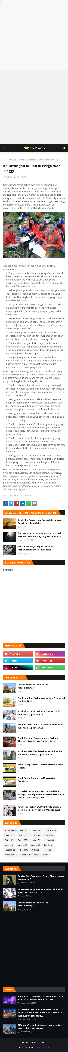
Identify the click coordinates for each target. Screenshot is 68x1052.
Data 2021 (9, 840)
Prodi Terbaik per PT (30, 854)
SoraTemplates (42, 1047)
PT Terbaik (49, 850)
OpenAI (21, 485)
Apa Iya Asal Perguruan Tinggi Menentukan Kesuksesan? (41, 878)
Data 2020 (48, 835)
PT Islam (24, 850)
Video (46, 854)
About (34, 1042)
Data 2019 (35, 835)
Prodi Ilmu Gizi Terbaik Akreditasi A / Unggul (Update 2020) (41, 699)
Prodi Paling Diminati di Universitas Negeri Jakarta (40, 766)
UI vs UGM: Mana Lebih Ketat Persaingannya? (33, 686)
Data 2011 (24, 830)
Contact (43, 1042)
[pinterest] (50, 660)
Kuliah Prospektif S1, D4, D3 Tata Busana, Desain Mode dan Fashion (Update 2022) (39, 808)
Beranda (7, 159)
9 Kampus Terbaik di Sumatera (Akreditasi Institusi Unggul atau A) (40, 1027)
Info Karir (14, 495)
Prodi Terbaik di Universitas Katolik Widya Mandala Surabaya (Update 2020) (40, 753)
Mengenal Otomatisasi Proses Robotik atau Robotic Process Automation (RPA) (41, 998)
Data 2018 (22, 835)
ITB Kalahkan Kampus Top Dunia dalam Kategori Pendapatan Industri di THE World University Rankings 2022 (41, 794)
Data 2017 (9, 835)
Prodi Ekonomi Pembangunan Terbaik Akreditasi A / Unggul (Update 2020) (38, 739)
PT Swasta (36, 850)
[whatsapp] (50, 667)
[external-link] (18, 667)
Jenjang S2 (22, 845)
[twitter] (18, 660)
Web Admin (10, 177)
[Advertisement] (34, 36)
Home (25, 1042)
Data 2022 (22, 840)
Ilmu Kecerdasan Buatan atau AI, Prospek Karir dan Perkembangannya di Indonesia (39, 535)
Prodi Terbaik (11, 854)
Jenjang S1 (9, 845)
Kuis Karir (48, 845)
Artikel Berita (10, 830)
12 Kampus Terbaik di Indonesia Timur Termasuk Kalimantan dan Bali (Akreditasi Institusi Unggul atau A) (40, 1012)
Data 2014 (38, 830)
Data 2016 (51, 830)
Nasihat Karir (18, 159)
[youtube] (18, 654)
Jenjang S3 (35, 845)
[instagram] (50, 654)
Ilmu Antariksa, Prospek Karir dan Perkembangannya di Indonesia (35, 548)
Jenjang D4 (49, 840)
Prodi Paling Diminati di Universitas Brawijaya (36, 779)
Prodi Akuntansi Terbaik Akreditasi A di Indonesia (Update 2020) (39, 713)
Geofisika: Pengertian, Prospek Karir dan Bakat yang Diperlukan (39, 521)
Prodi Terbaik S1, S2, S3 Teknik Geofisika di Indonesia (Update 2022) (40, 726)
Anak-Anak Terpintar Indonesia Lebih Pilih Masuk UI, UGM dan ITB (40, 891)
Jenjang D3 (35, 840)
